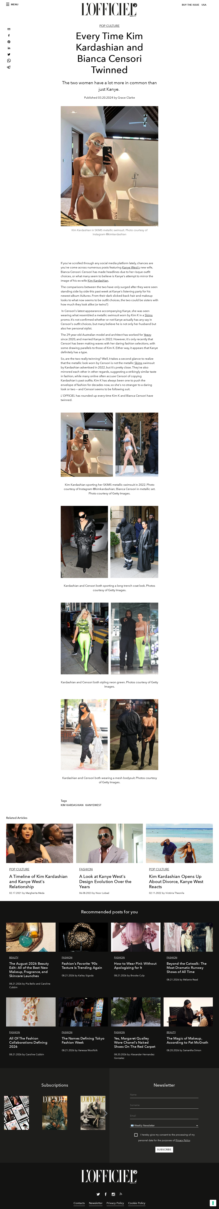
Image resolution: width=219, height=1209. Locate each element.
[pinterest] (9, 42)
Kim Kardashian (98, 280)
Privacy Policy (183, 1140)
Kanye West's (131, 267)
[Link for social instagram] (113, 1195)
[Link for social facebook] (105, 1195)
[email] (9, 29)
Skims (149, 315)
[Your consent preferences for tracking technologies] (213, 1203)
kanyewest (93, 805)
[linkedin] (9, 48)
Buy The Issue (190, 4)
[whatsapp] (9, 61)
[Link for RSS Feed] (121, 1194)
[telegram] (9, 67)
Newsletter (96, 1203)
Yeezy (147, 334)
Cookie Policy (136, 1203)
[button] (105, 1113)
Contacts (79, 1203)
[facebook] (9, 36)
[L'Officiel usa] (109, 9)
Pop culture (109, 26)
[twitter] (9, 55)
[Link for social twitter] (98, 1195)
